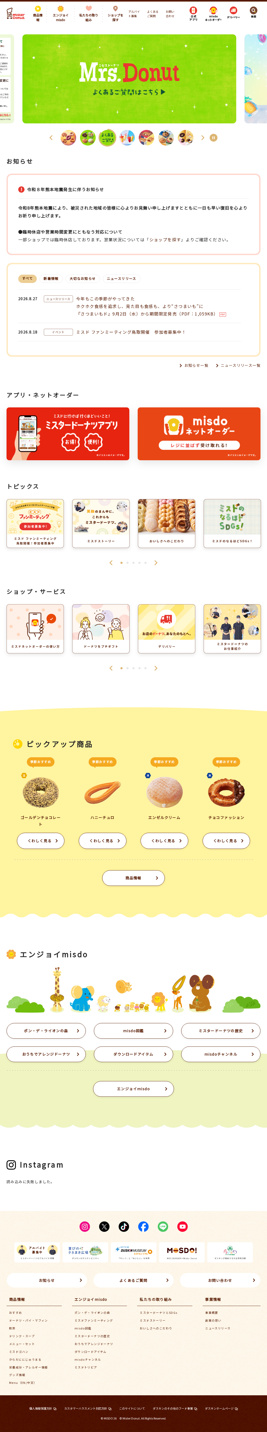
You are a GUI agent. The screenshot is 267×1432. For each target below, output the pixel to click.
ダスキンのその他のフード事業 (173, 1408)
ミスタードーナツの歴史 (221, 1030)
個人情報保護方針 (40, 1408)
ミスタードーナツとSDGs (158, 1312)
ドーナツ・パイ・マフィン (28, 1320)
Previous (111, 562)
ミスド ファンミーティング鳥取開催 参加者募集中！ (131, 332)
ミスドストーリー (153, 1320)
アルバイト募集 (134, 13)
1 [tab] (121, 563)
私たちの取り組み (156, 1299)
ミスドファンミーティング (94, 1320)
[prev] (51, 137)
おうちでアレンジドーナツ (46, 1054)
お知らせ (47, 1280)
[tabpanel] (35, 526)
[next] (202, 137)
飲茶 (12, 1328)
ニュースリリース (217, 1328)
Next (155, 562)
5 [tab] (145, 563)
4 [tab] (139, 563)
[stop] (213, 138)
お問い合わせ (170, 13)
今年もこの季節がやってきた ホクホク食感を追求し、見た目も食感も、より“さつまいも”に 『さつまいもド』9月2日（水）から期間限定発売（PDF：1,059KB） (147, 306)
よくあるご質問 (153, 13)
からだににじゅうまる (25, 1359)
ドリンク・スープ (22, 1336)
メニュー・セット (22, 1344)
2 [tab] (127, 563)
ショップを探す (165, 239)
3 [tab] (133, 563)
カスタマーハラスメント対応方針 (85, 1408)
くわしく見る (40, 840)
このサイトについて (132, 1408)
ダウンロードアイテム (133, 1054)
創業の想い (213, 1320)
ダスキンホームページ (219, 1408)
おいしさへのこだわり (156, 1328)
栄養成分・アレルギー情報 (28, 1367)
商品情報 (133, 877)
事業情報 (213, 1299)
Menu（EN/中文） (23, 1382)
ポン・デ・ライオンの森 (46, 1030)
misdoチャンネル (220, 1054)
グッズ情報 (17, 1375)
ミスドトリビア (86, 1367)
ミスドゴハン (18, 1351)
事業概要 (211, 1312)
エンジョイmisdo (91, 1299)
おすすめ (15, 1312)
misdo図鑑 (133, 1030)
